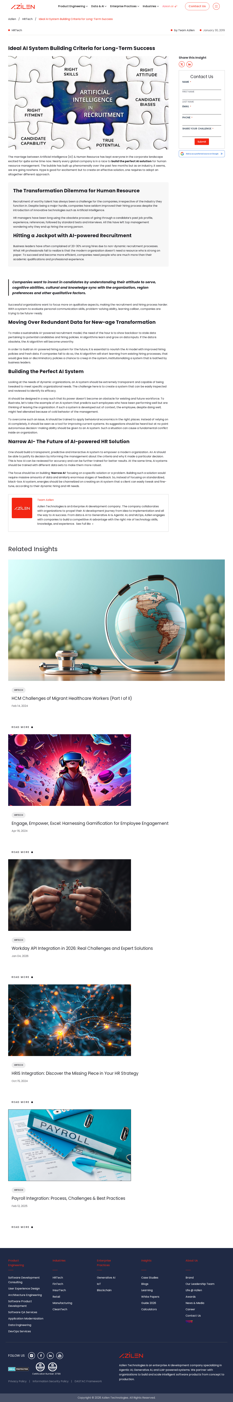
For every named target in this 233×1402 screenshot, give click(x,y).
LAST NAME (188, 101)
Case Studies (149, 1278)
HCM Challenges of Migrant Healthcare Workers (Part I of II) (72, 698)
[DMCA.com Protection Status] (18, 1369)
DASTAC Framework (88, 1381)
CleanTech (60, 1309)
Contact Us (197, 6)
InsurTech (59, 1290)
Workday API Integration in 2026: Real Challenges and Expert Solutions (82, 948)
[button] (87, 6)
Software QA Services (22, 1312)
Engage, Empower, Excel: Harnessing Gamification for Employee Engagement (90, 823)
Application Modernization (25, 1318)
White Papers (150, 1297)
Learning (147, 1290)
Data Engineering (19, 1325)
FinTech (58, 1284)
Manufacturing (62, 1303)
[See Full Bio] (93, 524)
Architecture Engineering (25, 1295)
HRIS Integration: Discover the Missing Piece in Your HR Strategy (75, 1073)
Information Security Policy (51, 1381)
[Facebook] (41, 1355)
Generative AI (106, 1278)
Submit (202, 141)
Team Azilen (186, 30)
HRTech (27, 19)
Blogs (144, 1284)
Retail (56, 1297)
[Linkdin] (50, 1355)
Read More (21, 727)
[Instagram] (31, 1355)
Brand (190, 1278)
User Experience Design (24, 1288)
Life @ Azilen (194, 1290)
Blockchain (104, 1290)
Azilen (12, 19)
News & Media (195, 1303)
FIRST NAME (188, 91)
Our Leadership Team (200, 1284)
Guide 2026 (148, 1303)
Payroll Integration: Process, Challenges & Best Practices (68, 1198)
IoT (99, 1284)
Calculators (149, 1309)
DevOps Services (19, 1331)
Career (190, 1309)
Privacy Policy (17, 1381)
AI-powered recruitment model (60, 333)
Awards (191, 1297)
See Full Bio (83, 524)
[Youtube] (59, 1355)
